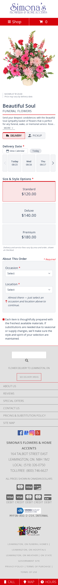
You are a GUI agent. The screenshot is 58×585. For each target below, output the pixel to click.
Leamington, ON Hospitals (29, 549)
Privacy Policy (14, 566)
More (7, 127)
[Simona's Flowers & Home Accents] (29, 13)
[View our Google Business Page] (26, 434)
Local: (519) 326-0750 (29, 465)
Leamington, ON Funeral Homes (28, 544)
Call (10, 582)
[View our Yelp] (37, 434)
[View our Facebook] (20, 434)
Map (30, 582)
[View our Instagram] (31, 434)
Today (35, 150)
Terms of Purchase (38, 566)
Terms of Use (29, 572)
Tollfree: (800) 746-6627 (29, 470)
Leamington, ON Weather (22, 555)
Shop (16, 21)
